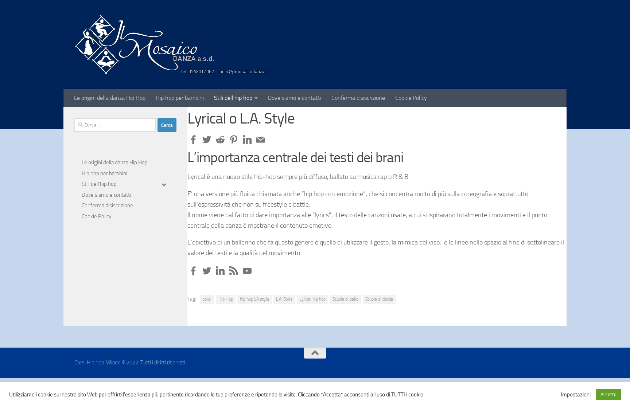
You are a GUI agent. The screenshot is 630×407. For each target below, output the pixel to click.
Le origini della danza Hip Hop (109, 97)
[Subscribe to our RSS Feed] (234, 271)
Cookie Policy (411, 97)
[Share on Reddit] (220, 139)
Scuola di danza (379, 299)
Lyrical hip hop (312, 299)
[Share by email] (261, 139)
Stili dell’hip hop (233, 97)
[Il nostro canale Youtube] (247, 271)
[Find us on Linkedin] (220, 271)
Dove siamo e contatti (294, 97)
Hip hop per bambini (180, 97)
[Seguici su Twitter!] (207, 271)
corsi (207, 299)
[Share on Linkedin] (247, 139)
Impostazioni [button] (576, 394)
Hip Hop (225, 299)
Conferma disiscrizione (358, 97)
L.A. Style (284, 299)
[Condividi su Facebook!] (193, 139)
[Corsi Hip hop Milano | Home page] (171, 44)
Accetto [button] (608, 394)
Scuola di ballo (345, 299)
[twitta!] (207, 139)
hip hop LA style (254, 299)
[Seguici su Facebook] (193, 271)
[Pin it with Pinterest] (234, 139)
